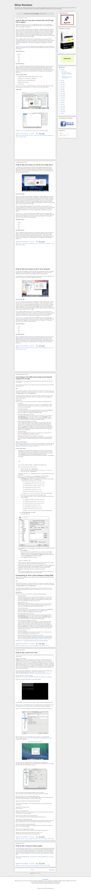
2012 (61, 102)
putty (41, 135)
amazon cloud (21, 645)
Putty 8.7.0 (22, 130)
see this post (20, 826)
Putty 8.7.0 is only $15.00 (25, 46)
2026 (61, 69)
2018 (61, 91)
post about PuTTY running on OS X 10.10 (34, 738)
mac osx (28, 135)
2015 (61, 97)
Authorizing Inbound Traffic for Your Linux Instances (41, 638)
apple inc (20, 243)
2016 (61, 95)
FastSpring (23, 85)
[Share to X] (41, 133)
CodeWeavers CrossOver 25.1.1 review (66, 77)
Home (32, 869)
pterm (38, 135)
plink (35, 243)
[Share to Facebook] (42, 133)
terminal (41, 865)
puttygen (49, 135)
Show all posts (43, 13)
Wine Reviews (23, 4)
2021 (61, 86)
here (45, 816)
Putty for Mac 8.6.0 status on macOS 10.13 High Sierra (34, 165)
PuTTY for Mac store (37, 404)
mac (21, 347)
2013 (61, 100)
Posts (62, 133)
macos (32, 135)
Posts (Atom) (37, 873)
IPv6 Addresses (27, 628)
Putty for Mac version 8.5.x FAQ (26, 652)
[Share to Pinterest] (44, 133)
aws (25, 645)
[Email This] (39, 133)
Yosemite (24, 349)
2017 (61, 93)
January (63, 71)
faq (19, 838)
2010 (61, 106)
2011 (61, 104)
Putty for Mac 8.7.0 (28, 24)
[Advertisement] (35, 148)
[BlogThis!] (40, 133)
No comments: (32, 133)
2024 (61, 80)
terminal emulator (23, 136)
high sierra (25, 243)
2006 (61, 113)
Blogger (52, 888)
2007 (61, 111)
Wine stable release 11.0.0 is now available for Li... (66, 73)
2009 (61, 108)
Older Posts (52, 869)
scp (52, 135)
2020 (61, 87)
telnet (17, 244)
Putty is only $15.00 (24, 213)
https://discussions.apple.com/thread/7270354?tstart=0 (40, 673)
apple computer (22, 135)
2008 (61, 109)
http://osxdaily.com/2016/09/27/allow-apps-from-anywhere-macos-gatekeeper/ (37, 676)
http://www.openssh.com (35, 600)
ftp (25, 135)
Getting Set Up (21, 606)
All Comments (64, 135)
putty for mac (44, 135)
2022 (61, 84)
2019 (61, 89)
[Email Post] (37, 133)
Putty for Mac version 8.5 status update (29, 846)
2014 (61, 98)
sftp (16, 136)
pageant (35, 135)
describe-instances (36, 610)
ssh (18, 136)
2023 (61, 82)
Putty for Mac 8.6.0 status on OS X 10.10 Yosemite (33, 269)
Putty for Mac (33, 848)
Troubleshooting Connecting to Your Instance (29, 446)
